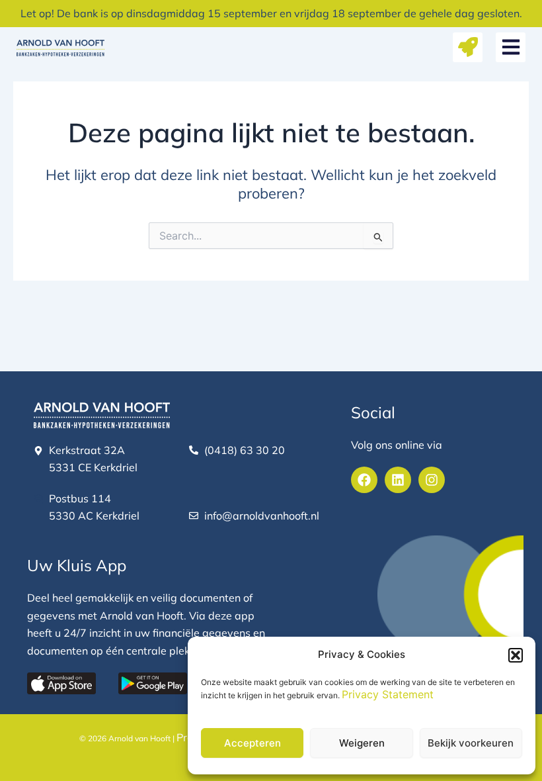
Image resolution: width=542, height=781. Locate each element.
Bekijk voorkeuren (471, 743)
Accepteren (252, 743)
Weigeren (362, 743)
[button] (515, 655)
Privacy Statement (388, 694)
